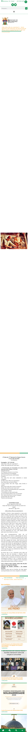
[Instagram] (26, 2)
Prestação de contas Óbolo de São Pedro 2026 (13, 613)
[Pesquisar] (26, 8)
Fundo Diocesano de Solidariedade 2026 (12, 710)
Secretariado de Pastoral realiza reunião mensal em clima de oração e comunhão (12, 678)
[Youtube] (15, 4)
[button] (14, 11)
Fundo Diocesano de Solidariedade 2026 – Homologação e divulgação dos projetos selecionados (12, 645)
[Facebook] (12, 4)
